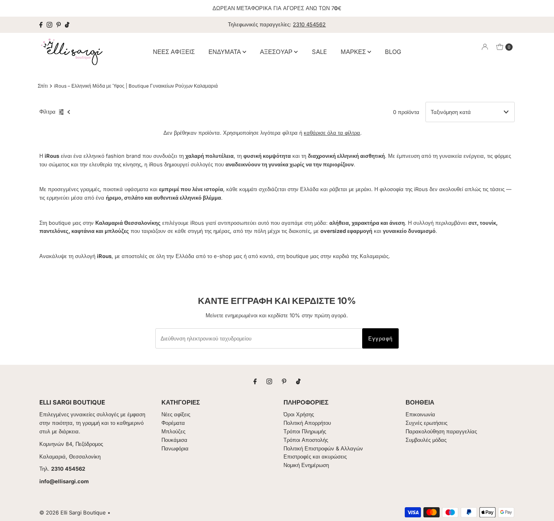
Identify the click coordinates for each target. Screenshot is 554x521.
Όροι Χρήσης (298, 414)
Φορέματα (173, 423)
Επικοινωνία (420, 414)
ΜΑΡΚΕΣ (354, 51)
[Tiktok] (67, 25)
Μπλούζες (173, 431)
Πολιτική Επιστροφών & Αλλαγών (323, 448)
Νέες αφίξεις (175, 414)
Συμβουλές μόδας (426, 440)
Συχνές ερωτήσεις (426, 423)
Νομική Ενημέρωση (306, 465)
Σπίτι (43, 86)
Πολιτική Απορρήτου (307, 423)
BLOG (393, 51)
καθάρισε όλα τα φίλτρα (332, 132)
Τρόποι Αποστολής (305, 440)
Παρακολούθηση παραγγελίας (441, 431)
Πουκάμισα (174, 440)
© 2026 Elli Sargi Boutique (72, 512)
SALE (319, 51)
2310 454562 (309, 24)
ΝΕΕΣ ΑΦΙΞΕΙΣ (174, 51)
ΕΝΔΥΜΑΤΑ (225, 51)
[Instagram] (49, 25)
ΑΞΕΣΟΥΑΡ (277, 51)
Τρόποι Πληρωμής (304, 431)
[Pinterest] (58, 25)
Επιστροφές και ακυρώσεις (315, 456)
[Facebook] (41, 25)
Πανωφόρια (175, 448)
